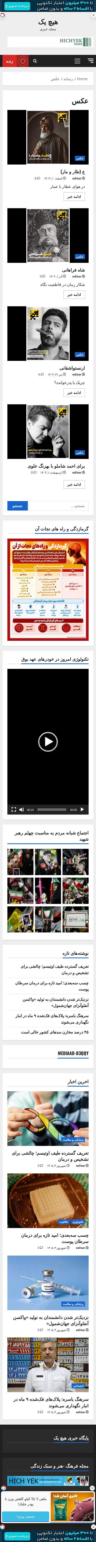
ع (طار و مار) (48, 137)
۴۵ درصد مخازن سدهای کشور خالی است (55, 1032)
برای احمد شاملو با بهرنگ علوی (48, 431)
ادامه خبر (72, 195)
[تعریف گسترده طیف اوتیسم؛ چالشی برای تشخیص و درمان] (48, 1118)
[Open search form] (35, 61)
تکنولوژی (77, 1222)
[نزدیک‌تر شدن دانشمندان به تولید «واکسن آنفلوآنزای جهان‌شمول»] (48, 1283)
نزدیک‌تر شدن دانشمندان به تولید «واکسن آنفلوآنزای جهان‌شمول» (56, 1002)
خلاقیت (63, 1222)
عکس (79, 158)
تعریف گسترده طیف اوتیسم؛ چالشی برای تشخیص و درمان (50, 1155)
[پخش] (82, 809)
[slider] (52, 809)
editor (76, 178)
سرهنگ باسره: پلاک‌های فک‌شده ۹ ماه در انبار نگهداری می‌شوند (51, 1402)
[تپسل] (2, 15)
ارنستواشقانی (48, 333)
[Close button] (92, 1488)
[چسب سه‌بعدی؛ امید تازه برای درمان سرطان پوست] (48, 1200)
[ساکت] (21, 809)
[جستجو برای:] (58, 506)
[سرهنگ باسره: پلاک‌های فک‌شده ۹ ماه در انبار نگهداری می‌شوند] (48, 1364)
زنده (9, 61)
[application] (48, 742)
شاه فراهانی (48, 235)
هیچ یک (48, 21)
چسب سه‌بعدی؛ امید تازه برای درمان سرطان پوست (55, 1238)
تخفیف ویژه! (25, 1516)
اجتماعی (78, 1386)
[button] (91, 61)
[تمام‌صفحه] (13, 809)
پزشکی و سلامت (73, 1139)
